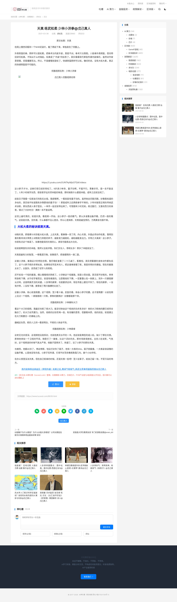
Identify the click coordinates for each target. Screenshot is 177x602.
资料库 (140, 3)
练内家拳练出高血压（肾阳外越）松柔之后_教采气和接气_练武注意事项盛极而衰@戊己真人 (64, 369)
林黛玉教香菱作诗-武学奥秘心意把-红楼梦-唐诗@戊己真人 (76, 468)
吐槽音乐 (136, 78)
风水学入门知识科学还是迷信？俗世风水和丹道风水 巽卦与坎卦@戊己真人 (26, 495)
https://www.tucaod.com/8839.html (41, 396)
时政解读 (132, 64)
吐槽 (101, 9)
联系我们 (88, 577)
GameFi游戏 (134, 49)
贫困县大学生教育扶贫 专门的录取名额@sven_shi (93, 432)
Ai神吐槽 (20, 9)
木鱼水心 (130, 3)
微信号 (162, 3)
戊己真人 (63, 421)
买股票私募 (133, 89)
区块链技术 (133, 53)
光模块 (131, 35)
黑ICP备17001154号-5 (101, 595)
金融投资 (123, 9)
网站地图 (89, 595)
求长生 (38, 17)
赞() (55, 384)
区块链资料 (151, 3)
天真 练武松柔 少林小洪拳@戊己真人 (64, 28)
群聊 (72, 384)
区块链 (150, 9)
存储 (130, 38)
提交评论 (106, 527)
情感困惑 (132, 60)
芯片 (130, 42)
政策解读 (137, 9)
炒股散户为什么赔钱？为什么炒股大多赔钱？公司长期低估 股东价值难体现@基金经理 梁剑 (38, 433)
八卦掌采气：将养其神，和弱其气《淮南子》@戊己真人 (101, 468)
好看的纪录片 (138, 82)
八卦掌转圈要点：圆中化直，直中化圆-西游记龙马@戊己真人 (51, 468)
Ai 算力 (110, 9)
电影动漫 (132, 71)
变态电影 (136, 75)
